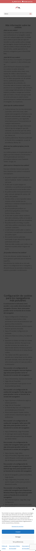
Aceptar (18, 532)
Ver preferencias (18, 542)
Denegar (18, 537)
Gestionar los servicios (17, 526)
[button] (33, 509)
